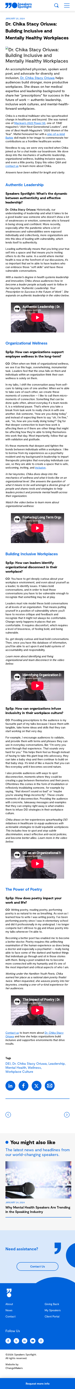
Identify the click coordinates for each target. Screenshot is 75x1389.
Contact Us (37, 1266)
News (8, 1310)
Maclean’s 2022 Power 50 (29, 123)
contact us (12, 166)
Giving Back (52, 1304)
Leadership (56, 1063)
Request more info (38, 1383)
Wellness (34, 1067)
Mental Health (15, 1067)
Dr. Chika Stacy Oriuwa (37, 78)
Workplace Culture (19, 1071)
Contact (10, 1316)
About (9, 1304)
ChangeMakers (14, 1367)
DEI (8, 1063)
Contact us (12, 1032)
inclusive (40, 467)
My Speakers (53, 1310)
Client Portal (52, 1316)
